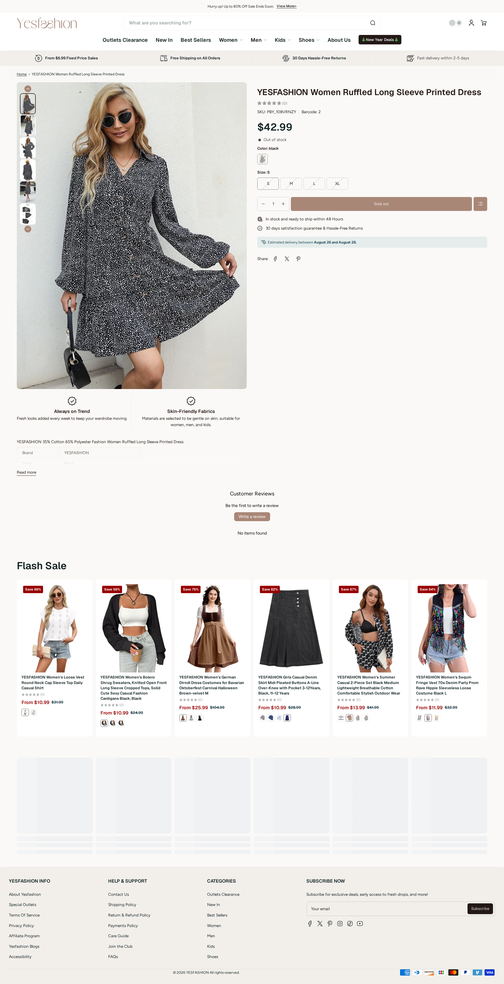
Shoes (212, 956)
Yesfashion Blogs (24, 946)
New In (213, 904)
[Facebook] (310, 923)
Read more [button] (26, 472)
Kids (211, 946)
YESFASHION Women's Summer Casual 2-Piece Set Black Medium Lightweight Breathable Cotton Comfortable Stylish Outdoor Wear (368, 685)
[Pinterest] (330, 923)
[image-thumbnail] (28, 103)
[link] (231, 40)
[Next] (27, 229)
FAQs (113, 956)
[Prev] (27, 88)
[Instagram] (340, 923)
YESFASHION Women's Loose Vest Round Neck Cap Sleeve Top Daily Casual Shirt (53, 682)
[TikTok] (350, 923)
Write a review (252, 516)
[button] (483, 23)
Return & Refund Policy (129, 915)
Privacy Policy (21, 925)
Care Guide (118, 935)
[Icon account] (471, 23)
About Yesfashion (25, 894)
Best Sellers (217, 915)
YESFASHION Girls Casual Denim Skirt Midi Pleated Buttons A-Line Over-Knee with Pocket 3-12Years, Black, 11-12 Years (289, 685)
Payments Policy (123, 925)
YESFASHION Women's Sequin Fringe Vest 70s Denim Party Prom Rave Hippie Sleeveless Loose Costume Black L (447, 685)
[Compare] (480, 204)
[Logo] (47, 23)
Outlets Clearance (223, 894)
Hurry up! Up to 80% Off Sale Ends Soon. (241, 6)
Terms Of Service (24, 915)
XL (337, 183)
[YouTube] (360, 923)
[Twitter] (320, 923)
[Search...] (373, 23)
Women (214, 925)
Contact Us (118, 894)
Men (211, 935)
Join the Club (120, 946)
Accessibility (20, 956)
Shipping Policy (122, 904)
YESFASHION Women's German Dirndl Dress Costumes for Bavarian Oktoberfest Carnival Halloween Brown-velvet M (211, 685)
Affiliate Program (24, 935)
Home (22, 74)
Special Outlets (22, 904)
